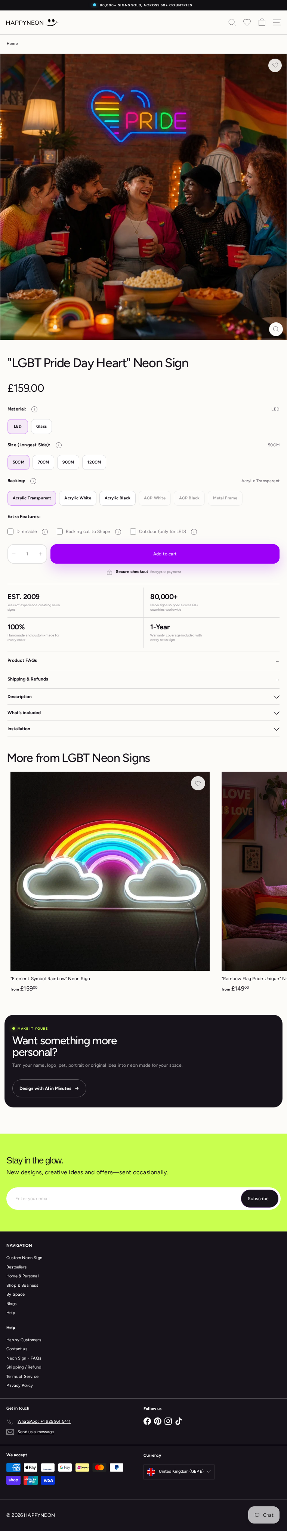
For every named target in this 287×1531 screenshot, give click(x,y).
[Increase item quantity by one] (40, 554)
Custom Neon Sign (24, 1257)
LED (18, 426)
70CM (43, 462)
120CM (94, 462)
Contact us (16, 1348)
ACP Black (189, 498)
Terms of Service (22, 1376)
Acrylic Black (117, 498)
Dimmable (30, 531)
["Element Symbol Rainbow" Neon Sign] (110, 884)
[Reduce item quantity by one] (13, 554)
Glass (41, 426)
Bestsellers (16, 1267)
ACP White (155, 498)
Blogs (11, 1303)
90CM (68, 462)
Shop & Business (22, 1285)
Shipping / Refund (23, 1367)
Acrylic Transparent (32, 498)
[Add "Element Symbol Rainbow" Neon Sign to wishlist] (198, 783)
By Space (15, 1294)
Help (10, 1312)
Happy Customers (23, 1340)
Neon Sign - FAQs (23, 1358)
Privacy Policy (19, 1385)
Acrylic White (77, 498)
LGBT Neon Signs (106, 758)
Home (12, 43)
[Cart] (261, 22)
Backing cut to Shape (92, 531)
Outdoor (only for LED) (166, 531)
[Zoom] (276, 329)
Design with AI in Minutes (45, 1088)
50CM (18, 462)
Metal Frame (225, 498)
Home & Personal (22, 1276)
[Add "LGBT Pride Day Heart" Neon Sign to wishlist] (275, 65)
